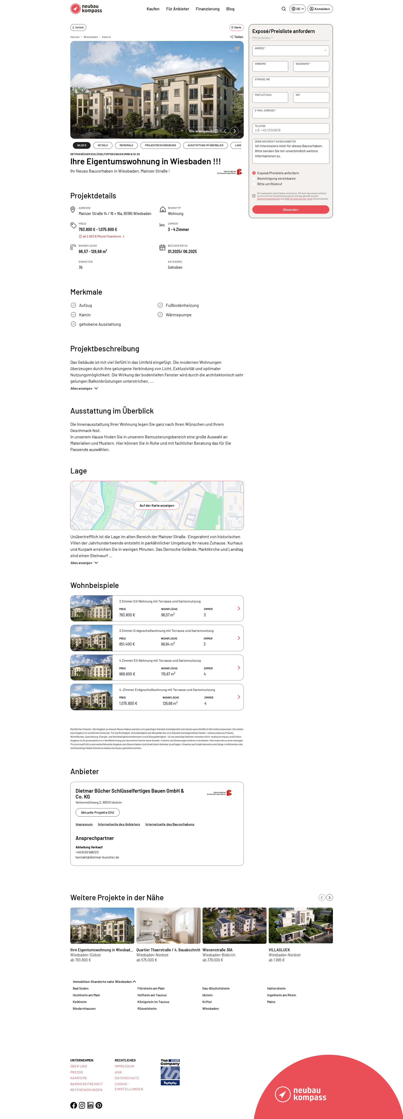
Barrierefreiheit (86, 1084)
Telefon (260, 125)
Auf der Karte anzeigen (157, 505)
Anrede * (260, 48)
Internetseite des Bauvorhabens (169, 824)
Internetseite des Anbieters (119, 824)
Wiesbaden (91, 36)
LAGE (238, 145)
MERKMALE (126, 145)
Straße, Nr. (262, 79)
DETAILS (103, 145)
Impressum (84, 824)
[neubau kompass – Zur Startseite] (86, 8)
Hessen (75, 36)
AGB (118, 1072)
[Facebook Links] (73, 1105)
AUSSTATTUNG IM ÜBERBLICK (206, 145)
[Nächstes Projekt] (329, 897)
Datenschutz (127, 1078)
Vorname (260, 63)
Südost (106, 36)
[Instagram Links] (82, 1105)
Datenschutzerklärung (268, 198)
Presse (77, 1072)
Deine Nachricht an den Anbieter (275, 141)
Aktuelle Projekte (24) (97, 812)
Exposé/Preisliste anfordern (278, 173)
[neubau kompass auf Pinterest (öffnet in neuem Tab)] (99, 1105)
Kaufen (153, 8)
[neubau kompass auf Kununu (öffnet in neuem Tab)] (170, 1072)
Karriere (79, 1078)
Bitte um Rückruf (269, 184)
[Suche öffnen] (283, 9)
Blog (230, 8)
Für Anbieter (177, 8)
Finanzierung (208, 8)
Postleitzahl (263, 94)
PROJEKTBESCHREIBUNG (160, 145)
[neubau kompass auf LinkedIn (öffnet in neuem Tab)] (90, 1105)
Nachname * (303, 63)
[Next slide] (234, 131)
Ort (298, 94)
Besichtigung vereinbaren (276, 178)
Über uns (78, 1066)
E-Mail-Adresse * (265, 110)
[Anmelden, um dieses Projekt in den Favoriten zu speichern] (237, 48)
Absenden (290, 209)
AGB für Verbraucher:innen (299, 198)
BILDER (81, 145)
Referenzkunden (86, 1090)
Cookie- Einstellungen (129, 1086)
